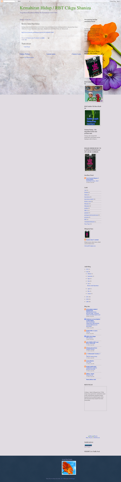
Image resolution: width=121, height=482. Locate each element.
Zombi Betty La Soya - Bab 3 (92, 181)
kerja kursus (87, 197)
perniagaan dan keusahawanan (91, 215)
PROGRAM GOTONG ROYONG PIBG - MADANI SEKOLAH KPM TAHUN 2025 (93, 313)
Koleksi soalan (87, 201)
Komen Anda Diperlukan (93, 285)
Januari (89, 293)
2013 (87, 269)
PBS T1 (86, 210)
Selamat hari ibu (89, 375)
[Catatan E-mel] (48, 38)
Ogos (89, 278)
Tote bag (88, 332)
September (90, 276)
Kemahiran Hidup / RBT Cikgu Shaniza (55, 8)
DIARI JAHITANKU (91, 366)
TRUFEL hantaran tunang (91, 356)
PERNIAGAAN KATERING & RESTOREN (93, 319)
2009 (87, 301)
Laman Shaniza (90, 361)
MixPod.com (97, 437)
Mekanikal (86, 206)
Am (26, 39)
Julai (89, 281)
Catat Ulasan (27, 47)
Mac (89, 291)
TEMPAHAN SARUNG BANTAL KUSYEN (91, 368)
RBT (85, 219)
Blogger (73, 478)
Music (87, 437)
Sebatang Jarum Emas (91, 348)
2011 (87, 297)
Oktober (90, 273)
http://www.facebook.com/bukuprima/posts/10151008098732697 (38, 32)
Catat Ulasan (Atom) (29, 57)
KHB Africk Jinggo (91, 336)
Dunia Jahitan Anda (91, 379)
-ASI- (61, 478)
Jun (88, 283)
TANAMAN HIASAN (89, 222)
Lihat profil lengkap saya (90, 246)
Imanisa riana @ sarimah (92, 240)
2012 (87, 271)
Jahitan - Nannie (90, 373)
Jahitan (86, 194)
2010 (87, 299)
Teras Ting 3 (87, 224)
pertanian (86, 217)
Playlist (91, 437)
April (89, 288)
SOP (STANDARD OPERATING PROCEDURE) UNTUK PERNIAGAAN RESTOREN (92, 324)
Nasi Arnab (88, 362)
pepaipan (86, 212)
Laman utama (51, 54)
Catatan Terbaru (25, 54)
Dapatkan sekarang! (90, 349)
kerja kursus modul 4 (89, 199)
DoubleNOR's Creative (91, 330)
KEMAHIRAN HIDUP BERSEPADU (91, 310)
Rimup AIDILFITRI (90, 343)
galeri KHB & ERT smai (92, 342)
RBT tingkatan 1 (89, 337)
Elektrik (86, 192)
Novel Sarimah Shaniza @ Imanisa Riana (92, 178)
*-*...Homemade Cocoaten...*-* (93, 354)
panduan (86, 208)
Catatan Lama (76, 54)
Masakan (86, 203)
